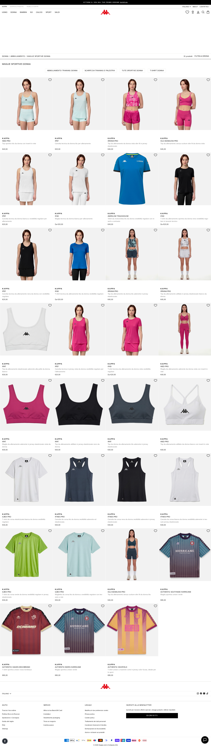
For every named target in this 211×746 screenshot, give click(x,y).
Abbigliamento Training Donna (62, 70)
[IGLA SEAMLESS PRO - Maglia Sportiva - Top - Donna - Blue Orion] (166, 135)
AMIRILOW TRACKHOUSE (131, 217)
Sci (31, 12)
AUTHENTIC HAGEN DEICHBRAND (17, 667)
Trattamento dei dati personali (95, 721)
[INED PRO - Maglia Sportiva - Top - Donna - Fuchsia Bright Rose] (7, 135)
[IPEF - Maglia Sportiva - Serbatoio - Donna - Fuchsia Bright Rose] (64, 135)
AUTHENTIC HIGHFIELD (132, 668)
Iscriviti (152, 715)
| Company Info (112, 745)
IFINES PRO (75, 518)
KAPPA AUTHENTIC (17, 6)
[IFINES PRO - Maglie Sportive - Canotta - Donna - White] (64, 511)
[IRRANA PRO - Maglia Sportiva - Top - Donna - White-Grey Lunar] (117, 135)
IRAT (26, 368)
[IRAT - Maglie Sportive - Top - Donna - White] (3, 361)
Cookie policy (90, 718)
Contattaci (47, 714)
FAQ (3, 725)
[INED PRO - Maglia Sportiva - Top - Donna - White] (11, 135)
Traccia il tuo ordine (9, 710)
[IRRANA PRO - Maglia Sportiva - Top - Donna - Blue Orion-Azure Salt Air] (113, 135)
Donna (5, 56)
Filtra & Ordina (202, 56)
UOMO (4, 12)
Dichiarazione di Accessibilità (95, 729)
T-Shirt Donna (157, 70)
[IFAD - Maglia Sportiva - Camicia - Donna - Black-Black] (60, 210)
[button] (5, 741)
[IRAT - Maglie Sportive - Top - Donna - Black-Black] (7, 361)
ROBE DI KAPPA (32, 6)
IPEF (73, 140)
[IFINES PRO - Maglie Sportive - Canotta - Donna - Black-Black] (60, 511)
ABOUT (195, 7)
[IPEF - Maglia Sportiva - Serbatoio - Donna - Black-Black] (60, 135)
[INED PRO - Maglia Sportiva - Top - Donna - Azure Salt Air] (3, 135)
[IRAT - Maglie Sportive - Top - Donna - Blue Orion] (11, 361)
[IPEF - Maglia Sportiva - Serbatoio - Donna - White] (68, 135)
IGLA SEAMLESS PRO (182, 140)
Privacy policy (90, 714)
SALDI (57, 12)
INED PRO (19, 140)
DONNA (14, 12)
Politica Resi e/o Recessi (11, 714)
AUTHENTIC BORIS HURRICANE (68, 667)
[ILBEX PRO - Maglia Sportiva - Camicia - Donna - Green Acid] (11, 511)
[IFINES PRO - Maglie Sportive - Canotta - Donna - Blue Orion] (56, 511)
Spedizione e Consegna (10, 718)
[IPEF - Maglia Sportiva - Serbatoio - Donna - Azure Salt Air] (56, 135)
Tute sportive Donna (132, 70)
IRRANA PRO (127, 142)
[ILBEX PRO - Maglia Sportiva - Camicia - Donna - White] (3, 511)
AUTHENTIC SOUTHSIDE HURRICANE (175, 591)
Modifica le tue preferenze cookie (96, 710)
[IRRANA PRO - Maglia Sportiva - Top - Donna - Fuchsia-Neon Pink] (109, 135)
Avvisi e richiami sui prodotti (95, 732)
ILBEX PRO (23, 518)
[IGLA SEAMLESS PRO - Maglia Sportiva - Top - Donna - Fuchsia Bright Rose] (162, 135)
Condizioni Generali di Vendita (95, 725)
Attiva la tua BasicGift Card (52, 710)
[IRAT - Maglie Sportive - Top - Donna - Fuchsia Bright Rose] (15, 361)
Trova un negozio (49, 721)
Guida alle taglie (8, 721)
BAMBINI (23, 12)
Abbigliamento (18, 56)
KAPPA (4, 6)
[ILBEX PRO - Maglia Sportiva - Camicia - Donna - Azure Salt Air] (7, 511)
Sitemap (5, 729)
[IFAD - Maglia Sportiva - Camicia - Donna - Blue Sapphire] (64, 210)
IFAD (74, 216)
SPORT (49, 12)
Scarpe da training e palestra (100, 70)
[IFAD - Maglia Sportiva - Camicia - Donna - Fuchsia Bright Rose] (68, 210)
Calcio (39, 12)
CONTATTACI (204, 7)
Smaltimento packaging (51, 718)
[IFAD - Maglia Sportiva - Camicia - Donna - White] (56, 210)
